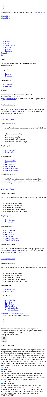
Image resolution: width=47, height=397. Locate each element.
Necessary (7, 369)
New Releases (10, 150)
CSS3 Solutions (10, 161)
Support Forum (14, 111)
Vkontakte (8, 84)
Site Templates (10, 166)
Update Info (9, 152)
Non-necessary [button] (6, 381)
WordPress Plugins (11, 168)
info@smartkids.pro (9, 99)
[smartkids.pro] (6, 17)
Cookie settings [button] (8, 333)
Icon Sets (8, 163)
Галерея (8, 74)
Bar (2, 55)
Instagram (8, 86)
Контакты (9, 76)
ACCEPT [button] (19, 333)
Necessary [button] (4, 367)
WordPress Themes (12, 170)
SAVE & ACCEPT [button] (7, 395)
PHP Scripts (9, 165)
